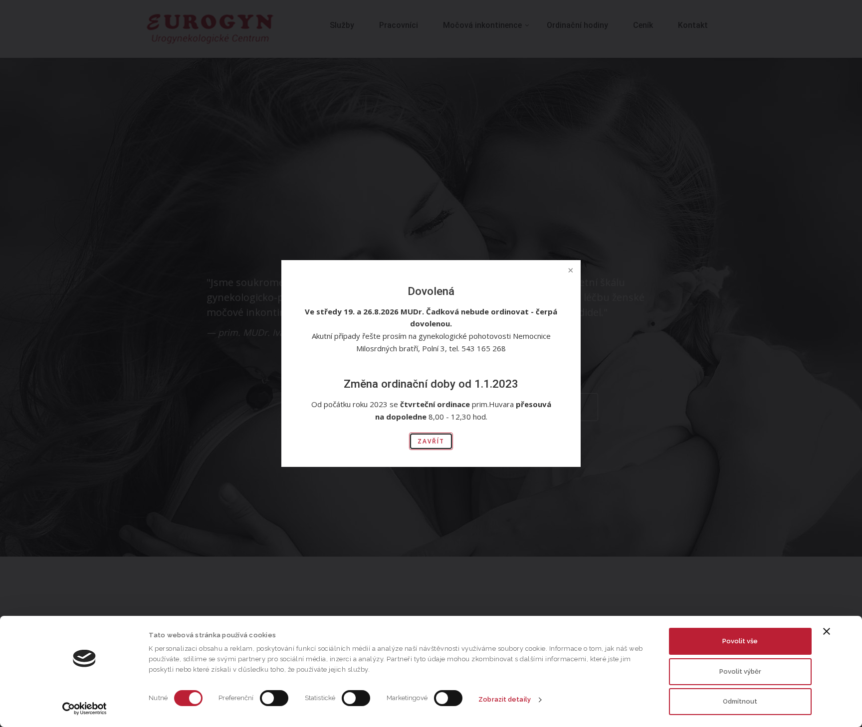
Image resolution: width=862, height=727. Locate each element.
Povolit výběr (740, 671)
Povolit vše (740, 641)
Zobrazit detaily (504, 699)
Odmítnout (740, 701)
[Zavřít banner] (826, 631)
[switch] (274, 698)
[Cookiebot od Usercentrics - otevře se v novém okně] (84, 708)
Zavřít (431, 441)
